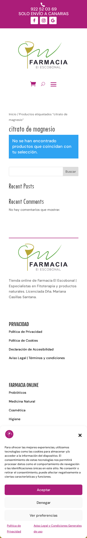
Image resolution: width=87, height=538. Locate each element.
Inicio (12, 114)
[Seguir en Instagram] (43, 20)
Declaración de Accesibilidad (31, 349)
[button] (80, 435)
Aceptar (43, 490)
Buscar (70, 171)
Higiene (14, 419)
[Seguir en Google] (53, 20)
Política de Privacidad (25, 332)
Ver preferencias (44, 515)
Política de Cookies (23, 340)
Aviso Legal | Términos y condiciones (37, 358)
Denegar (44, 502)
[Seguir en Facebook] (34, 20)
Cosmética (17, 410)
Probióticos (17, 392)
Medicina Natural (22, 401)
